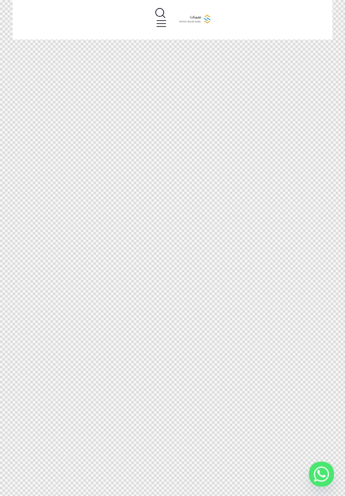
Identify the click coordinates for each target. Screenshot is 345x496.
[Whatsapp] (321, 474)
